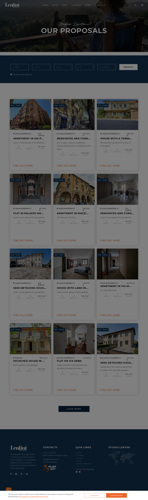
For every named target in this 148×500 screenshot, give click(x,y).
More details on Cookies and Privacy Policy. (33, 496)
